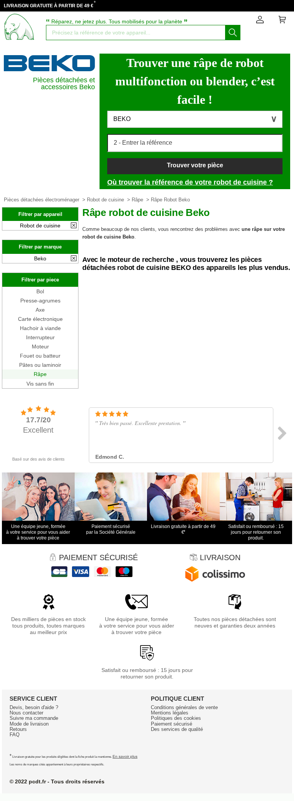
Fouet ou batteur (40, 356)
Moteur (40, 346)
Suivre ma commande (34, 718)
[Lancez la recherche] (232, 32)
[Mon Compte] (260, 21)
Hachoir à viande (40, 328)
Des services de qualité (177, 729)
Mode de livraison (29, 724)
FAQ (15, 734)
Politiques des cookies (176, 718)
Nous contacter (26, 713)
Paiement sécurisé (171, 724)
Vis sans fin (40, 384)
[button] (195, 119)
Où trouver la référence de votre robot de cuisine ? (190, 182)
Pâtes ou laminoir (40, 365)
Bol (40, 291)
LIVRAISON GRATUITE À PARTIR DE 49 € (48, 5)
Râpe (137, 200)
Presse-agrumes (40, 301)
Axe (40, 310)
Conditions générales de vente (184, 707)
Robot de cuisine (105, 200)
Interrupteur (40, 337)
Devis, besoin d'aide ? (34, 707)
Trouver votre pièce (195, 165)
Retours (18, 729)
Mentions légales (169, 713)
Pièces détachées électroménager (41, 200)
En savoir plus (125, 756)
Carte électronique (40, 319)
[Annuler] (74, 225)
